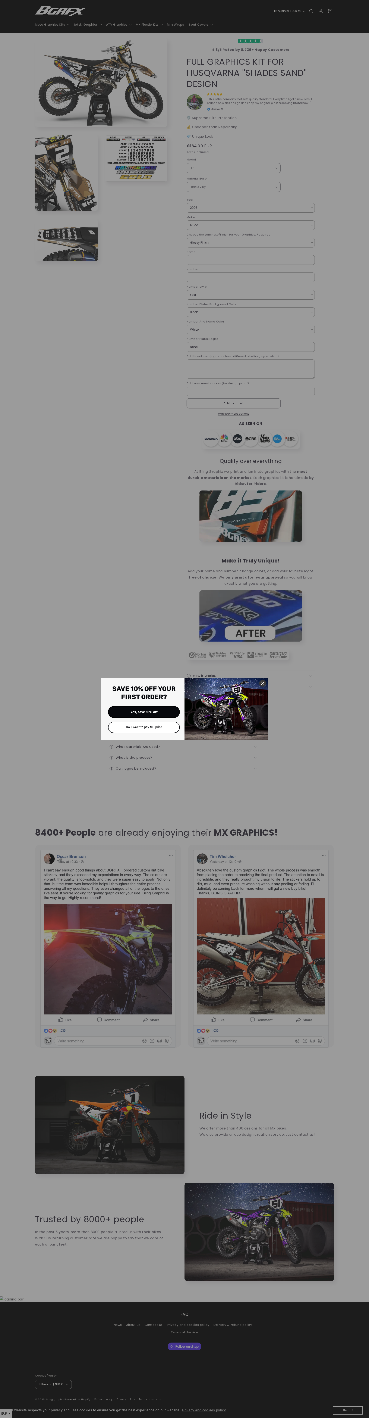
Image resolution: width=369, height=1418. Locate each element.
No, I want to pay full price (144, 727)
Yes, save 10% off (144, 712)
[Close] (263, 683)
